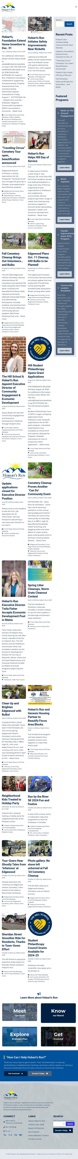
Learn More (65, 168)
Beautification (9, 195)
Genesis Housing (34, 758)
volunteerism (38, 228)
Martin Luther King (37, 223)
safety (41, 83)
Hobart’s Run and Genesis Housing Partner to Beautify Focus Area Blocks (39, 717)
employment (14, 533)
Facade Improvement (9, 121)
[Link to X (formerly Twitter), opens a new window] (10, 1135)
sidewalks (47, 83)
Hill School (46, 81)
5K (31, 833)
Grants (20, 121)
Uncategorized (40, 77)
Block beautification (37, 754)
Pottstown (15, 124)
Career (6, 533)
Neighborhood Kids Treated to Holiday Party (11, 799)
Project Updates (14, 117)
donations (42, 977)
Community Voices (36, 79)
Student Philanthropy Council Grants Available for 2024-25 (37, 948)
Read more (17, 111)
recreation (43, 835)
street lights (32, 86)
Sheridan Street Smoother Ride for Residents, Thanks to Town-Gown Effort (13, 942)
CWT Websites (66, 1154)
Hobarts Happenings (11, 825)
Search (59, 20)
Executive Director (18, 436)
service (30, 228)
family (45, 553)
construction (32, 81)
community (8, 327)
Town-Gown (14, 332)
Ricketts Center (33, 83)
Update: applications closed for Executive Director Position (13, 491)
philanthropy (6, 200)
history (16, 329)
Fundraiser (21, 198)
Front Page (8, 115)
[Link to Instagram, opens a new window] (15, 1135)
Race (37, 835)
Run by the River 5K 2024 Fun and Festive (38, 800)
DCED (39, 81)
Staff (13, 680)
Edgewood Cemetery (11, 191)
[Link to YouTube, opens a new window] (20, 1135)
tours (37, 304)
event (12, 329)
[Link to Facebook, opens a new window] (4, 1135)
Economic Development (12, 119)
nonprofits (42, 453)
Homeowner (6, 124)
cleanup (17, 195)
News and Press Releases (15, 325)
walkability (40, 86)
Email (8, 1131)
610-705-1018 (10, 1127)
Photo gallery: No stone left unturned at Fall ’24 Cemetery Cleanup (39, 868)
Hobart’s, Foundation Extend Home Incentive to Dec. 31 (65, 54)
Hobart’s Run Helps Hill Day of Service (38, 157)
